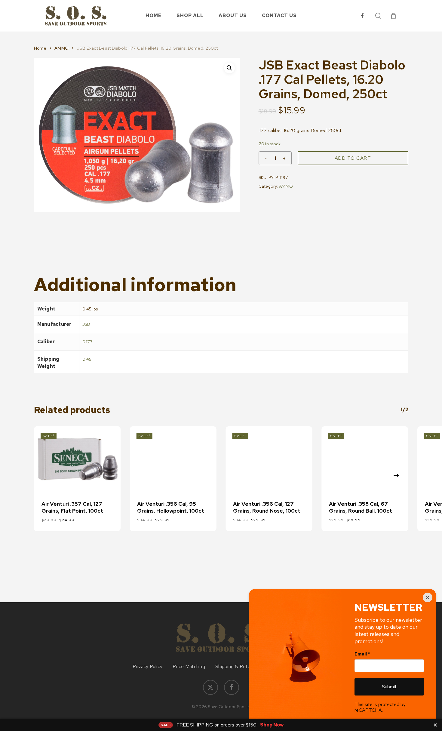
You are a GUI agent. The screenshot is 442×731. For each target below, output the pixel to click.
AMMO (61, 48)
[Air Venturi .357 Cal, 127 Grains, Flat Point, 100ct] (77, 459)
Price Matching (189, 667)
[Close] (427, 597)
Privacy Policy (148, 667)
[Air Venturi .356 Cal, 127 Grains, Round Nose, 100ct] (269, 459)
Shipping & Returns (236, 667)
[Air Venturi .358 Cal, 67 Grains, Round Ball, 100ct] (364, 459)
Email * (362, 654)
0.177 (87, 341)
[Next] (396, 476)
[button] (229, 68)
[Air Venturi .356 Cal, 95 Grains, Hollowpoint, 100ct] (173, 459)
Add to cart (353, 158)
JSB (86, 324)
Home (40, 48)
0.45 (87, 359)
